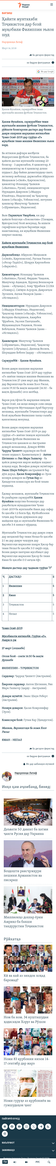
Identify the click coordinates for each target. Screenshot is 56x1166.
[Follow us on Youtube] (19, 1126)
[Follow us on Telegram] (41, 1126)
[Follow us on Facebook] (12, 1126)
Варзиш (7, 13)
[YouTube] (26, 1162)
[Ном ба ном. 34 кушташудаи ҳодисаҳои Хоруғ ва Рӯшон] (28, 1000)
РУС (38, 1162)
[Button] (41, 55)
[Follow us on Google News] (5, 1126)
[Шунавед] (14, 1162)
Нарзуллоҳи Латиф (12, 42)
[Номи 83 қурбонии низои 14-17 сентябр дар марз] (28, 1041)
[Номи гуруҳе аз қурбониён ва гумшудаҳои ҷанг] (28, 1083)
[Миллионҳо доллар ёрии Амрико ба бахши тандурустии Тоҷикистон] (28, 899)
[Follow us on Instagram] (26, 1126)
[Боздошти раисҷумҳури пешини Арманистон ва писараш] (28, 853)
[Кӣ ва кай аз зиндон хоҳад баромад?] (28, 958)
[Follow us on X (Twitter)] (34, 1126)
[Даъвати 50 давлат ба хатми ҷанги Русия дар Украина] (28, 812)
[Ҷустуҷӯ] (49, 1162)
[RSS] (48, 1126)
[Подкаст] (5, 1134)
